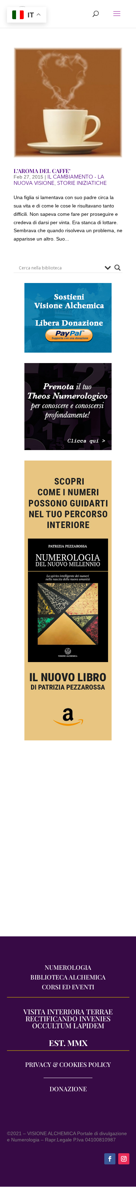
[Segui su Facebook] (109, 1158)
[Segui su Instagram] (123, 1158)
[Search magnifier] (117, 268)
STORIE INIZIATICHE (82, 183)
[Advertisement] (68, 842)
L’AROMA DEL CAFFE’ (42, 170)
